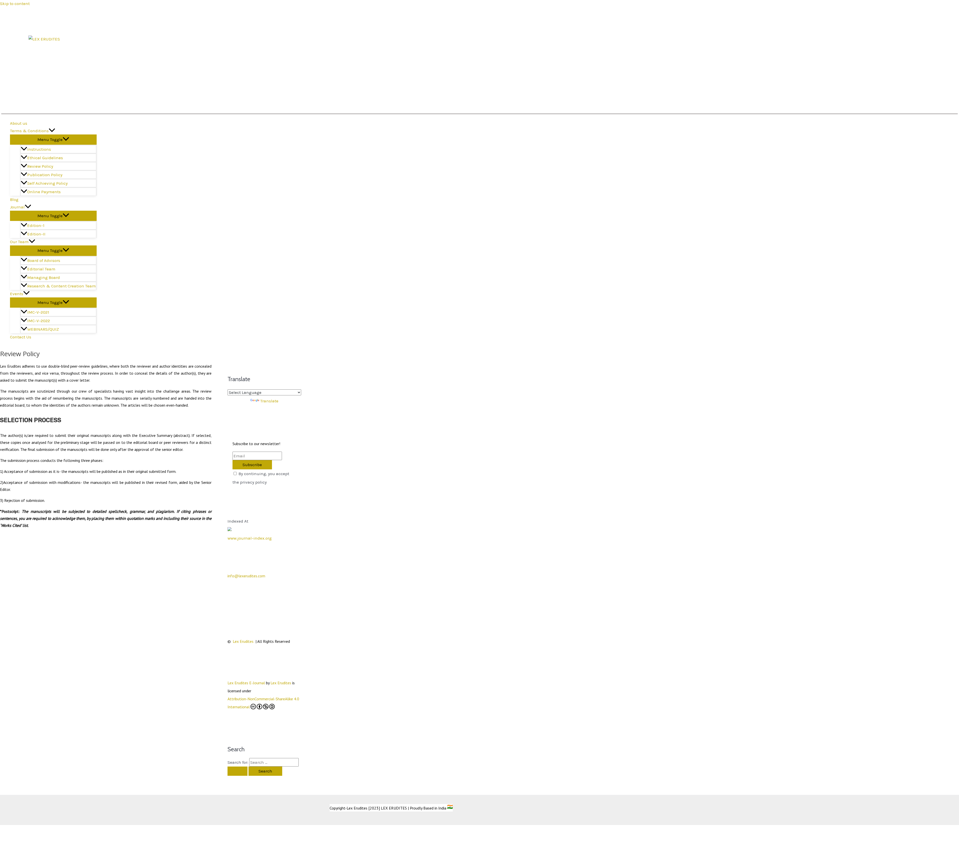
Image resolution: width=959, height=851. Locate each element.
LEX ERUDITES (53, 46)
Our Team (19, 241)
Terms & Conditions (29, 130)
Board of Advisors (43, 260)
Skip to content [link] (15, 3)
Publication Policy (44, 174)
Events (16, 293)
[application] (52, 130)
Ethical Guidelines (45, 157)
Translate (269, 400)
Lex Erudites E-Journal (246, 682)
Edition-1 (35, 225)
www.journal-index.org (250, 538)
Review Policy (40, 166)
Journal (17, 206)
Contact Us (20, 336)
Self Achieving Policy (47, 183)
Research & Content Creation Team (61, 285)
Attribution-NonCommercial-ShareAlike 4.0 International (263, 702)
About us (18, 123)
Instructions (39, 149)
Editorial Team (41, 268)
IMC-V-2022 (38, 320)
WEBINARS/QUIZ (43, 329)
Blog (14, 199)
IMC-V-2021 (38, 312)
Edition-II (36, 233)
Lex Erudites (243, 641)
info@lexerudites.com (246, 575)
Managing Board (43, 277)
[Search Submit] (237, 771)
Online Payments (44, 191)
